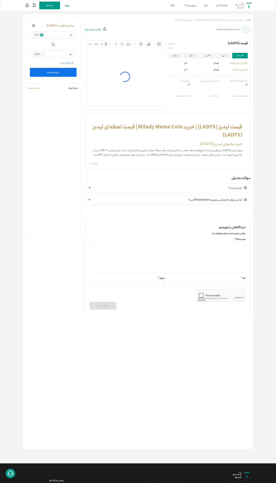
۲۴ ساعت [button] (240, 55)
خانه (247, 20)
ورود (67, 5)
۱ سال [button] (192, 55)
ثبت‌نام (49, 5)
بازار (206, 5)
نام (243, 278)
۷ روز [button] (224, 55)
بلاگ (172, 5)
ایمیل (161, 278)
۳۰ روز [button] (208, 55)
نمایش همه (34, 88)
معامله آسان (222, 5)
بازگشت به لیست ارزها (93, 29)
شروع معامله (53, 72)
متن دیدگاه (239, 239)
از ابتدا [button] (175, 55)
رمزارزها (240, 20)
